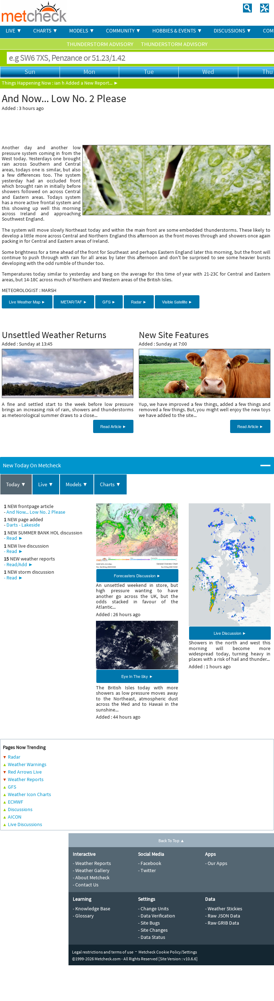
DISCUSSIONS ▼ (233, 30)
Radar (14, 757)
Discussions (20, 809)
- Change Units (153, 908)
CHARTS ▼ (45, 30)
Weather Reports (26, 779)
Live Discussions (25, 824)
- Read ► (13, 538)
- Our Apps (216, 863)
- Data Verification (156, 915)
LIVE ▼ (14, 30)
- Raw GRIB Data (222, 923)
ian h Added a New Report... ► (86, 83)
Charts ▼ (110, 484)
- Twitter (147, 870)
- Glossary (83, 915)
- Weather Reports (92, 863)
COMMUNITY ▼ (123, 30)
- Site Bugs (149, 923)
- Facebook (149, 863)
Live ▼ (46, 484)
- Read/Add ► (18, 564)
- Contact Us (85, 884)
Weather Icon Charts (29, 794)
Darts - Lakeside (23, 525)
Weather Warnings (27, 764)
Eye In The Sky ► (137, 676)
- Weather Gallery (91, 870)
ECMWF (15, 802)
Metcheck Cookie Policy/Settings (167, 952)
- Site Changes (153, 930)
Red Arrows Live (25, 772)
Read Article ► (113, 426)
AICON (14, 817)
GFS (12, 787)
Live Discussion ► (230, 633)
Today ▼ (16, 484)
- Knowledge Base (91, 908)
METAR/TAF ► (74, 302)
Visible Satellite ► (177, 302)
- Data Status (151, 937)
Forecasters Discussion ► (137, 575)
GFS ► (109, 302)
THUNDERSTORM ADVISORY (101, 43)
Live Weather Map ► (27, 302)
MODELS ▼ (82, 30)
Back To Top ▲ (171, 840)
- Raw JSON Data (222, 915)
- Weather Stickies (223, 908)
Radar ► (139, 302)
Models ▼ (77, 484)
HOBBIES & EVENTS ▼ (177, 30)
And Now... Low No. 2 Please (35, 512)
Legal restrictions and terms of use (102, 952)
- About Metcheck (91, 877)
